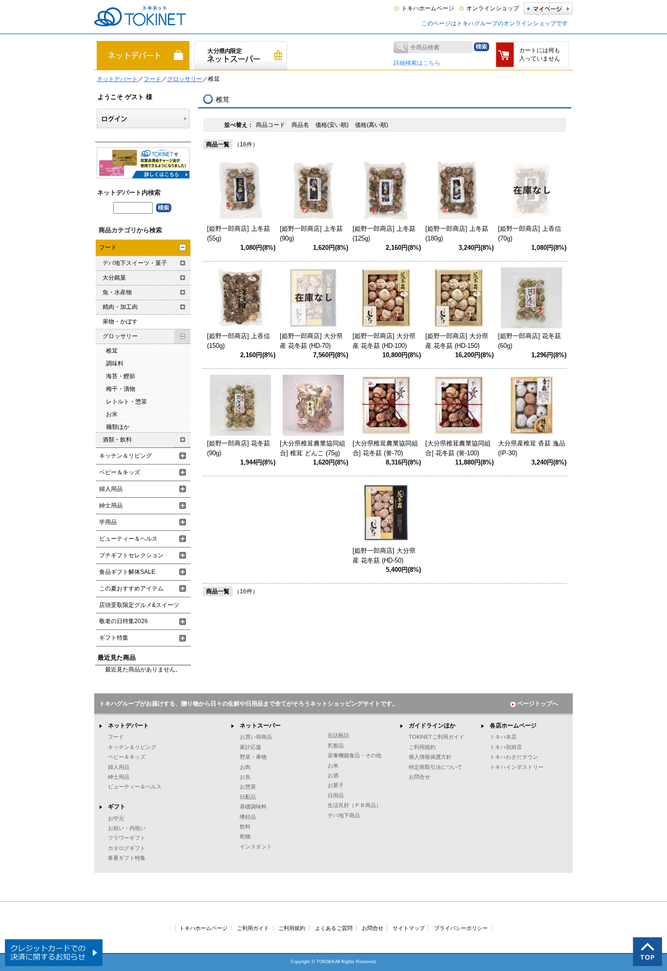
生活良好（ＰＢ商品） (354, 805)
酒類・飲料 (117, 439)
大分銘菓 (114, 277)
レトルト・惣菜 (126, 401)
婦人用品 (111, 489)
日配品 (248, 797)
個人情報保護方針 (430, 757)
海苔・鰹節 (120, 376)
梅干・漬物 (120, 388)
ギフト (116, 806)
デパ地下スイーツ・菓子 (135, 263)
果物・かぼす (120, 321)
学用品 (108, 522)
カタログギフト (127, 848)
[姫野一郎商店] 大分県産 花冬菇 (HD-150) (456, 340)
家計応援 (250, 747)
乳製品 (336, 745)
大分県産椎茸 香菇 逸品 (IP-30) (531, 448)
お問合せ (419, 777)
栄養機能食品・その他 (354, 755)
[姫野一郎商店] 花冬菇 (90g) (238, 448)
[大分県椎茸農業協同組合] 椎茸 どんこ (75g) (312, 448)
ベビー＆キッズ (119, 472)
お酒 (333, 775)
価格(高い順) (371, 124)
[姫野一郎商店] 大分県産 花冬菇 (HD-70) (311, 340)
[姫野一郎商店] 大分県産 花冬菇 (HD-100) (384, 340)
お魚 (245, 777)
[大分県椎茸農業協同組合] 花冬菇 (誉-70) (385, 448)
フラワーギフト (127, 838)
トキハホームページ (427, 8)
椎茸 (112, 350)
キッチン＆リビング (125, 455)
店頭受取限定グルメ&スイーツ (139, 605)
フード (152, 79)
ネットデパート (117, 79)
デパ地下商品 (344, 815)
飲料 (245, 826)
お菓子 (336, 785)
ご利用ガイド (253, 928)
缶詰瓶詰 (338, 735)
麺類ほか (117, 427)
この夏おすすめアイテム (131, 588)
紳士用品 (111, 505)
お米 (112, 414)
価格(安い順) (332, 124)
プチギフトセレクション (131, 555)
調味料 (115, 363)
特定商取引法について (435, 767)
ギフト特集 (113, 637)
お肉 (245, 767)
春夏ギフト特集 (127, 858)
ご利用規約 (422, 747)
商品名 (301, 124)
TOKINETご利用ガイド (436, 737)
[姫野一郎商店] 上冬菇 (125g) (384, 233)
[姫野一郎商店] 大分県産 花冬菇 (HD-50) (384, 555)
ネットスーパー (260, 725)
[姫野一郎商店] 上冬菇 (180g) (456, 233)
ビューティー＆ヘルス (128, 538)
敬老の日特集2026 (123, 621)
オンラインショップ (492, 8)
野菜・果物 (253, 757)
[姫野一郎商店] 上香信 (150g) (238, 340)
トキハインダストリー (516, 767)
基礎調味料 (253, 806)
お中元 (116, 818)
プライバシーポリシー (461, 928)
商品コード (271, 124)
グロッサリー (184, 79)
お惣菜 (248, 786)
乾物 (245, 836)
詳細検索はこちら (417, 63)
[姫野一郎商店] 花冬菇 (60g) (529, 340)
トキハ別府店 (506, 747)
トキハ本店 (503, 737)
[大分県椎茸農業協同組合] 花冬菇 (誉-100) (458, 448)
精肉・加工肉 (120, 306)
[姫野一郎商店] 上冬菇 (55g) (238, 233)
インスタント (256, 847)
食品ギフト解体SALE (127, 571)
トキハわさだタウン (514, 757)
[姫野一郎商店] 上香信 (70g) (529, 233)
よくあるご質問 (334, 928)
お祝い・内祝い (127, 828)
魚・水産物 (117, 292)
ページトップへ (537, 703)
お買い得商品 (256, 737)
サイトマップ (409, 928)
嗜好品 (248, 817)
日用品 (336, 795)
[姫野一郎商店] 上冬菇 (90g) (311, 233)
